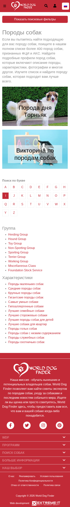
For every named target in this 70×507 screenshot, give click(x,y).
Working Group (18, 261)
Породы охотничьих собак (26, 342)
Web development (19, 503)
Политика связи (51, 485)
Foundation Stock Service (25, 270)
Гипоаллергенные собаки (25, 306)
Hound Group (17, 239)
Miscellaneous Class (22, 265)
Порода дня (35, 107)
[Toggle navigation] (4, 6)
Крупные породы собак (24, 293)
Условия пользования (51, 476)
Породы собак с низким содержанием (34, 333)
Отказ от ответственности (25, 485)
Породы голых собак (22, 328)
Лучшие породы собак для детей (30, 319)
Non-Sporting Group (21, 247)
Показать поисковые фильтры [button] (35, 19)
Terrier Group (17, 256)
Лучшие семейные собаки (26, 310)
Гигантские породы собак (25, 297)
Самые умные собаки (23, 301)
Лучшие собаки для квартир (27, 324)
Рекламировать (27, 476)
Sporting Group (18, 252)
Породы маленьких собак (25, 284)
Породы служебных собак (26, 337)
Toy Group (15, 243)
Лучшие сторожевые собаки (27, 315)
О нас (11, 476)
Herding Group (18, 234)
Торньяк (35, 114)
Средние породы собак (24, 288)
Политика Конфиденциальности (35, 480)
